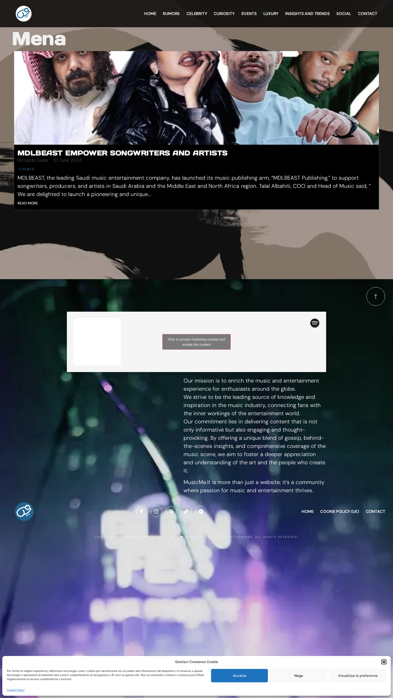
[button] (384, 662)
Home (150, 13)
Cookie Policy (16, 690)
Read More (28, 203)
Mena (39, 38)
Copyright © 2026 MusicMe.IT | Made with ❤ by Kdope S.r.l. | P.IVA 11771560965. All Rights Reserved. (196, 537)
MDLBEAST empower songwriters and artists (123, 153)
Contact (367, 13)
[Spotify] (200, 511)
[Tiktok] (186, 511)
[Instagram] (156, 511)
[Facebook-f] (141, 511)
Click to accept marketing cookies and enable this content (196, 341)
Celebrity (196, 13)
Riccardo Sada (33, 160)
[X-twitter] (171, 511)
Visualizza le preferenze (358, 675)
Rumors (171, 13)
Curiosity (224, 13)
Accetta (239, 675)
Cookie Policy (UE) (339, 511)
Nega (298, 675)
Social (343, 13)
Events (249, 13)
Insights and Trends (307, 13)
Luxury (270, 13)
